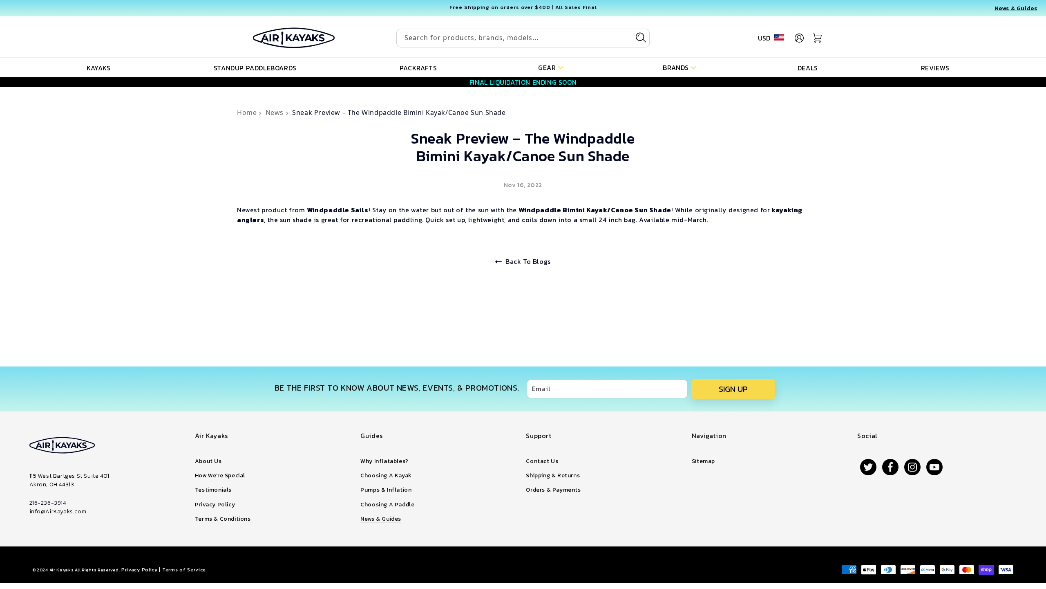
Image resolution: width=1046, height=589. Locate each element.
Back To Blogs (528, 261)
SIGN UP (733, 389)
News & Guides (380, 519)
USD (764, 38)
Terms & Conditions (223, 519)
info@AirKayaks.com (58, 511)
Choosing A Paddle (387, 504)
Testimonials (213, 490)
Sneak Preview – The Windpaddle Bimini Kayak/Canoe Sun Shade (398, 112)
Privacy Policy (215, 504)
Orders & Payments (553, 490)
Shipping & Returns (553, 475)
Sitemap (703, 461)
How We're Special (220, 475)
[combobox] (523, 38)
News (276, 112)
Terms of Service (184, 569)
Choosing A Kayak (386, 475)
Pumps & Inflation (385, 490)
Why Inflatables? (384, 461)
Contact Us (542, 461)
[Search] (641, 38)
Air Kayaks (61, 570)
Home (248, 112)
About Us (208, 461)
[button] (550, 67)
